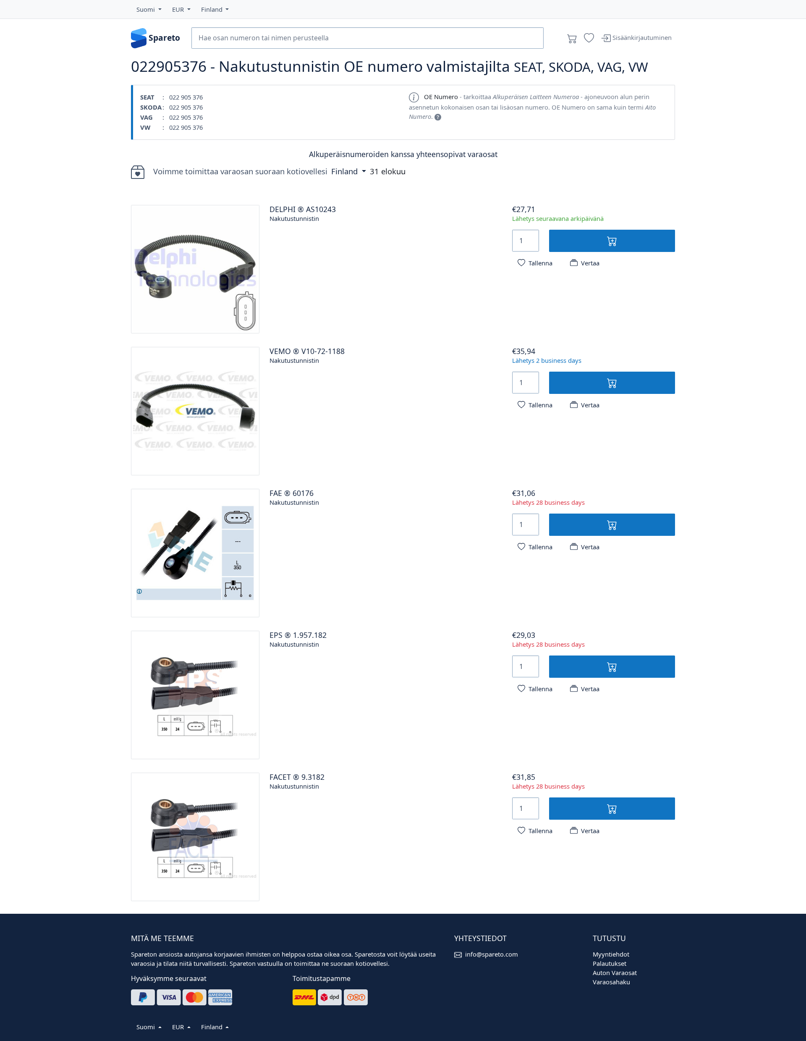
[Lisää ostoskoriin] (612, 241)
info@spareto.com (491, 954)
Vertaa (590, 263)
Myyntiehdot (611, 954)
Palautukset (609, 963)
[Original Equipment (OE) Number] (437, 116)
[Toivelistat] (589, 38)
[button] (149, 9)
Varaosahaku (611, 982)
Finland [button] (345, 171)
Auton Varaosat (615, 972)
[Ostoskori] (572, 38)
